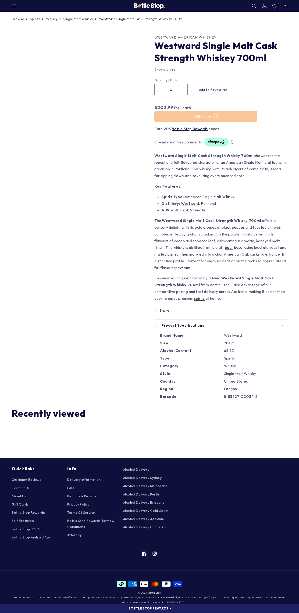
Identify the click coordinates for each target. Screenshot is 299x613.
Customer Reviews (27, 480)
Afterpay (74, 535)
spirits (199, 298)
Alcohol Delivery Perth (141, 494)
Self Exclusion (23, 521)
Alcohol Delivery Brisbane (144, 502)
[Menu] (14, 6)
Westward (190, 203)
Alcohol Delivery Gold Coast (146, 511)
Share (164, 310)
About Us (19, 496)
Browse (18, 19)
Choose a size (164, 69)
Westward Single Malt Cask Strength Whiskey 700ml (141, 19)
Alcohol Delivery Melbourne (145, 486)
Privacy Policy (78, 504)
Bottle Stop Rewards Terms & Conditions (90, 524)
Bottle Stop (154, 592)
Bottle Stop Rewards (190, 128)
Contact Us (21, 488)
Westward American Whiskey (185, 37)
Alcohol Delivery (136, 469)
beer (229, 247)
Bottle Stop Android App (31, 537)
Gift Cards (20, 504)
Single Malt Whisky (78, 19)
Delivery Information (84, 480)
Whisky (52, 19)
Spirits (35, 19)
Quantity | (161, 80)
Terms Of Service (81, 512)
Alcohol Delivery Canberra (144, 527)
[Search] (254, 6)
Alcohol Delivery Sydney (142, 478)
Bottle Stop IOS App (27, 529)
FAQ (70, 488)
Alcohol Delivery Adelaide (143, 519)
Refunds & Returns (81, 496)
